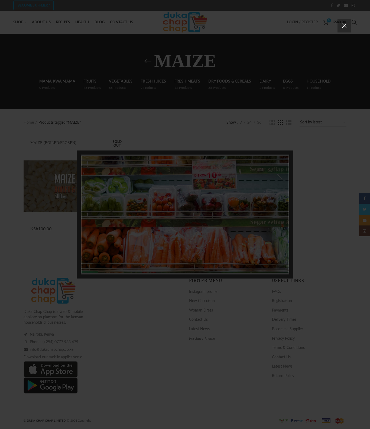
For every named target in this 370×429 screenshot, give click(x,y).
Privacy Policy (215, 251)
